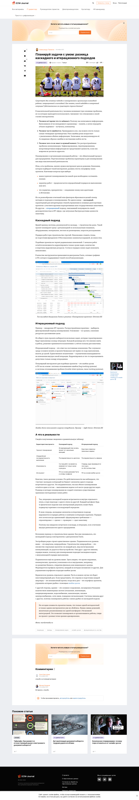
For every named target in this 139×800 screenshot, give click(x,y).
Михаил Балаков (44, 685)
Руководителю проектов (49, 9)
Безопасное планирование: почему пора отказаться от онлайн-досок (116, 375)
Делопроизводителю (70, 9)
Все (18, 9)
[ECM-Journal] (26, 776)
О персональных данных (70, 778)
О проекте (65, 775)
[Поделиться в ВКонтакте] (25, 66)
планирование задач (62, 630)
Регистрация (122, 3)
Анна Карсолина (44, 674)
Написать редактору (69, 790)
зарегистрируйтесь (79, 698)
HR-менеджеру (99, 9)
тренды (49, 630)
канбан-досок (74, 583)
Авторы (64, 787)
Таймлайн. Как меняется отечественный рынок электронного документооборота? (29, 743)
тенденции (40, 630)
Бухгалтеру (86, 9)
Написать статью (103, 3)
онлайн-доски (76, 630)
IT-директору (32, 9)
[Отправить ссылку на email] (25, 76)
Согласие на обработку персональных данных (70, 783)
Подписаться (85, 32)
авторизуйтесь (65, 698)
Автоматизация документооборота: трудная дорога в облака (68, 742)
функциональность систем (92, 630)
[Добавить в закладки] (25, 56)
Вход (114, 3)
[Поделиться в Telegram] (25, 71)
